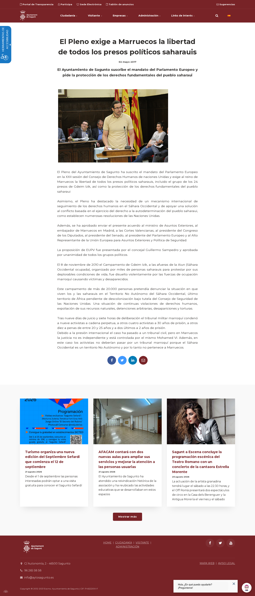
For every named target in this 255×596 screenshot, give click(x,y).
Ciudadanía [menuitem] (68, 15)
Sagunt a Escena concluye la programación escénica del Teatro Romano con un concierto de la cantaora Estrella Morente (200, 462)
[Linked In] (132, 360)
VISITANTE (142, 542)
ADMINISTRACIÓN (127, 546)
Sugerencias (227, 4)
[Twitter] (122, 360)
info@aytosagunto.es (39, 577)
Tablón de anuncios (121, 4)
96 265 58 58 (32, 570)
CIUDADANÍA (123, 542)
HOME (107, 542)
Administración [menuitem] (148, 15)
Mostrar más (127, 516)
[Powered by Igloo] (5, 591)
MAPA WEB (207, 563)
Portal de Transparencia (37, 4)
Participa (66, 4)
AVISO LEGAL (226, 563)
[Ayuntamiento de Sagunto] (28, 16)
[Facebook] (111, 360)
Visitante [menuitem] (94, 15)
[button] (217, 16)
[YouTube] (230, 543)
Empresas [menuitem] (119, 15)
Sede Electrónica (90, 4)
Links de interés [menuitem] (182, 15)
